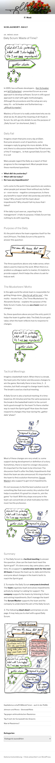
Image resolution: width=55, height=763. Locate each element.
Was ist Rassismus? (11, 723)
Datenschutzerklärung (13, 757)
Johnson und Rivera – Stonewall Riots (18, 710)
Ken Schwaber (42, 88)
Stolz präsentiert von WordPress (37, 757)
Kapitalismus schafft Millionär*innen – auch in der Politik (26, 705)
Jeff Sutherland (14, 91)
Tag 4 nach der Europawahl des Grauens (19, 719)
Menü (28, 17)
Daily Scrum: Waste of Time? (20, 38)
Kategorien (9, 733)
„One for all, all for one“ (32, 295)
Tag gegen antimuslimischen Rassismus (19, 714)
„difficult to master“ (13, 107)
